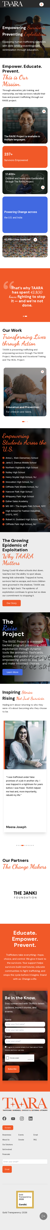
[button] (23, 316)
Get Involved (7, 1149)
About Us (5, 1140)
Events (21, 1135)
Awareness (6, 1135)
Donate (21, 1140)
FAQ (35, 1140)
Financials (6, 1154)
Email (8, 1036)
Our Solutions (7, 1145)
